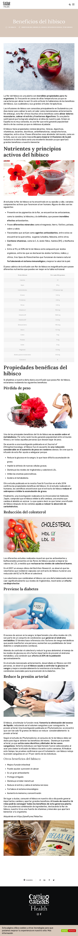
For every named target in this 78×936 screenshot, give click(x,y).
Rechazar (72, 930)
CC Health (12, 27)
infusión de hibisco (54, 27)
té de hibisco (67, 27)
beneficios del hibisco (30, 27)
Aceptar (64, 930)
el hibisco (43, 27)
